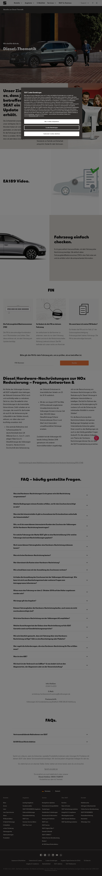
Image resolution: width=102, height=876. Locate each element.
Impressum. (41, 115)
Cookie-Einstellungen (52, 127)
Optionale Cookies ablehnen (51, 133)
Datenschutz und (33, 115)
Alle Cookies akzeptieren (52, 121)
